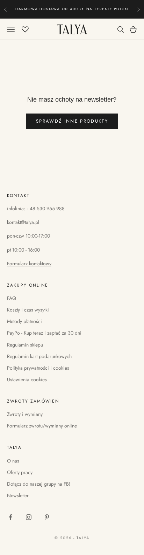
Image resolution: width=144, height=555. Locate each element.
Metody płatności (24, 321)
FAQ (11, 298)
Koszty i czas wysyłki (28, 309)
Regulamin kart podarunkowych (39, 356)
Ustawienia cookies (27, 379)
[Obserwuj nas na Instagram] (28, 517)
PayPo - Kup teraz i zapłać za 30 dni (44, 332)
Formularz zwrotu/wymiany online (42, 425)
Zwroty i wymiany (25, 414)
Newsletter (18, 495)
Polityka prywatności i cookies (38, 367)
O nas (13, 460)
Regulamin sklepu (25, 344)
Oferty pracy (20, 472)
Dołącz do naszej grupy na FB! (38, 483)
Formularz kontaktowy (29, 263)
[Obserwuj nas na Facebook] (10, 517)
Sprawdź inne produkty (72, 121)
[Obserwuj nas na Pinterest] (46, 517)
